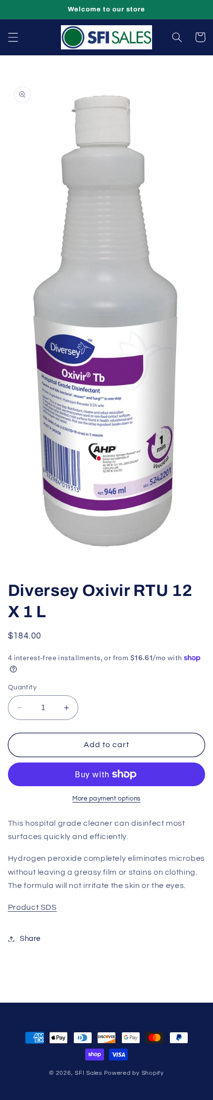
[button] (12, 37)
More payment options (106, 799)
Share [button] (30, 938)
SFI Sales (89, 1073)
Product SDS (32, 907)
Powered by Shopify (134, 1073)
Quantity (22, 687)
